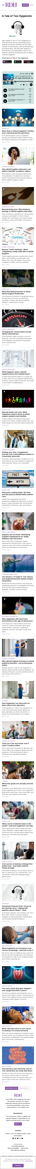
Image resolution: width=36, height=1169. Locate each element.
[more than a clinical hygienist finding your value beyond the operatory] (18, 117)
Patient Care (6, 409)
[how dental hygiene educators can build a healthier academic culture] (18, 156)
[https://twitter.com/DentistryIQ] (20, 1138)
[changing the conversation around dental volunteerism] (18, 318)
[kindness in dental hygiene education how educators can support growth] (18, 196)
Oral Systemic (6, 1066)
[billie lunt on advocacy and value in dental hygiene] (18, 690)
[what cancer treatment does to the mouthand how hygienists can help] (18, 810)
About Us (4, 1156)
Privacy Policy (29, 1156)
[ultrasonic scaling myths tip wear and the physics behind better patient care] (18, 479)
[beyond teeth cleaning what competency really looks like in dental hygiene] (18, 236)
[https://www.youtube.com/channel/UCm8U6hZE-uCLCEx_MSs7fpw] (22, 1138)
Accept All (18, 1165)
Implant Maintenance (8, 532)
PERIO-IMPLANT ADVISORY (18, 1150)
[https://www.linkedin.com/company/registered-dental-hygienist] (18, 1138)
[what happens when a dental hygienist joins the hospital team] (18, 358)
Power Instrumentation (9, 574)
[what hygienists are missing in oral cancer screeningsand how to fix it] (18, 935)
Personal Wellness (8, 166)
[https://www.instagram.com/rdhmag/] (15, 1138)
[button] (3, 5)
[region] (18, 1162)
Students (5, 700)
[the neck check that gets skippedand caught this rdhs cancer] (18, 975)
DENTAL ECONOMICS (13, 1148)
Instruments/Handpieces (10, 616)
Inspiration (5, 128)
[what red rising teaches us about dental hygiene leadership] (18, 278)
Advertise (10, 1156)
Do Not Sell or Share (19, 1156)
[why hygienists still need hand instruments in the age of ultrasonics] (18, 605)
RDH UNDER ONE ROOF (18, 1146)
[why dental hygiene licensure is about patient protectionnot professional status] (18, 648)
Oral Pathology (7, 861)
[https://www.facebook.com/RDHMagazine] (13, 1138)
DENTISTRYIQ (24, 1148)
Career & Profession (8, 247)
